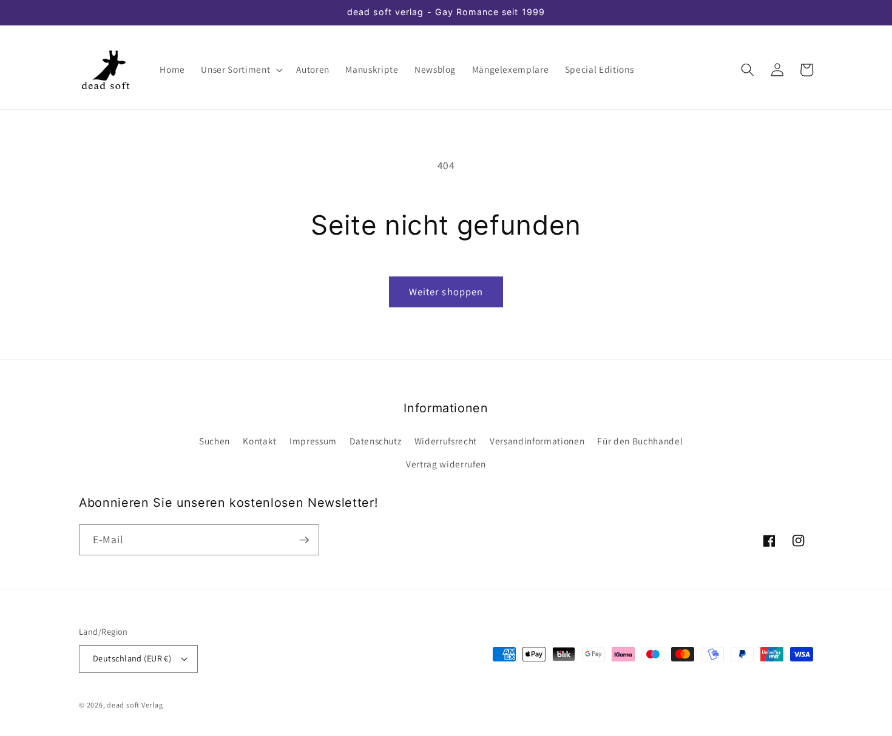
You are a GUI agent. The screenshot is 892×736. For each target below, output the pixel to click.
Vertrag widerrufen (446, 464)
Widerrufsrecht (445, 441)
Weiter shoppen (446, 291)
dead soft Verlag (135, 704)
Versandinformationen (537, 441)
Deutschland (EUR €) (132, 658)
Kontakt (260, 441)
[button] (240, 70)
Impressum (313, 441)
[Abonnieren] (304, 540)
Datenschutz (375, 441)
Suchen (214, 441)
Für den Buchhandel (640, 441)
